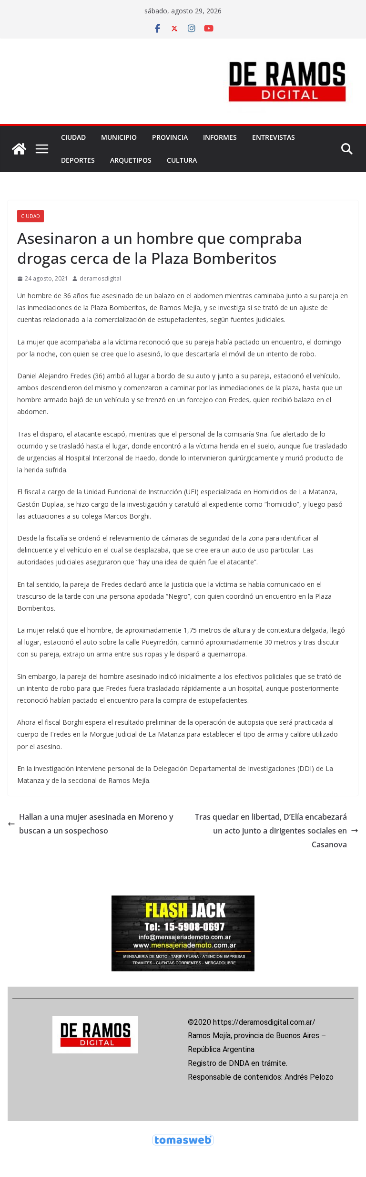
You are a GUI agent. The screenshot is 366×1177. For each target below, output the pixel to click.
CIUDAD (73, 137)
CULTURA (182, 160)
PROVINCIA (170, 137)
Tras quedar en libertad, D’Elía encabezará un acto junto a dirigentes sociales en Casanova (271, 831)
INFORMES (220, 137)
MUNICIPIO (119, 137)
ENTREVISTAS (273, 137)
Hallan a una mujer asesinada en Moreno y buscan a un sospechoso (96, 824)
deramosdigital (100, 278)
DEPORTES (78, 160)
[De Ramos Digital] (19, 148)
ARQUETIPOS (131, 160)
